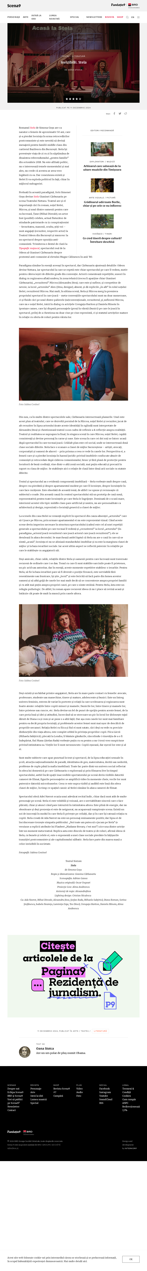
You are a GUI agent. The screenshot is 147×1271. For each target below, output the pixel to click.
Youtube (103, 1096)
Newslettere (94, 17)
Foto (78, 1096)
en (132, 17)
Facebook (104, 1088)
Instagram (105, 1092)
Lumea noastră (38, 1099)
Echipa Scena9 (15, 1092)
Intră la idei (36, 1096)
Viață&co (97, 234)
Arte (25, 17)
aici (85, 1261)
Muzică (111, 162)
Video (79, 1088)
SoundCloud (105, 1099)
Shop (120, 17)
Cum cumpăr (129, 1099)
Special (74, 17)
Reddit (125, 113)
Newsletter (13, 1106)
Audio (79, 1092)
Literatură (78, 56)
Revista (109, 17)
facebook (114, 113)
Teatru (66, 56)
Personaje (13, 17)
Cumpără (58, 1096)
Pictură (111, 198)
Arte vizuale (96, 198)
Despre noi (13, 1088)
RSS (101, 1103)
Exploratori (97, 162)
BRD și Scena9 (15, 1096)
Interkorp (131, 1148)
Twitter (120, 113)
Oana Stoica (75, 70)
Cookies (126, 1096)
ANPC (125, 1103)
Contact (11, 1110)
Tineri (108, 234)
